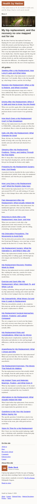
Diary (3, 449)
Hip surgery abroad (7, 452)
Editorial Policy (16, 496)
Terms (9, 498)
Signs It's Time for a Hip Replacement (17, 428)
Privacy (4, 498)
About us (4, 447)
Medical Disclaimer (28, 496)
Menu (4, 14)
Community (5, 454)
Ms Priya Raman (29, 478)
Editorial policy (6, 457)
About (3, 496)
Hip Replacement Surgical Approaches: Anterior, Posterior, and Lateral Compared (18, 315)
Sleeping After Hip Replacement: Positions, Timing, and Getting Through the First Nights (18, 152)
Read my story (6, 483)
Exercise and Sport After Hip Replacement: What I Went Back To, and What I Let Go (18, 284)
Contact (4, 459)
